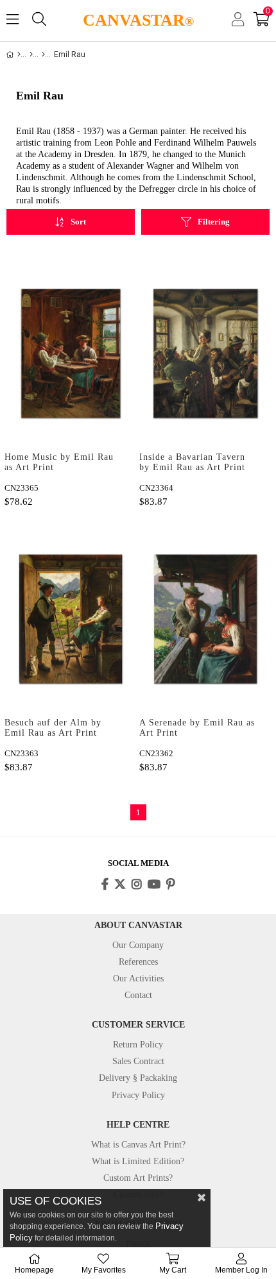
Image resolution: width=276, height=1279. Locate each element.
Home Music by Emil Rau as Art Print (59, 462)
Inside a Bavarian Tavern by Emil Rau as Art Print (192, 462)
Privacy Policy (138, 1095)
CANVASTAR (138, 20)
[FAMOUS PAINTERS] (31, 54)
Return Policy (138, 1044)
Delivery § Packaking (138, 1078)
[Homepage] (19, 54)
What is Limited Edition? (138, 1161)
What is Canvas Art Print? (138, 1144)
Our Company (138, 945)
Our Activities (138, 978)
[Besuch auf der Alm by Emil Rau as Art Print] (70, 619)
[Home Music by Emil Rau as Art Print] (70, 353)
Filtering (214, 221)
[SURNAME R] (43, 54)
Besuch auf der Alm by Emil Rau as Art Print (52, 728)
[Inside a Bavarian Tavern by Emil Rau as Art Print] (205, 353)
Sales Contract (138, 1061)
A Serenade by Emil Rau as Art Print (197, 728)
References (138, 962)
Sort (78, 221)
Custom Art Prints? (138, 1178)
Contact (138, 995)
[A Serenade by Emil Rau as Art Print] (205, 619)
